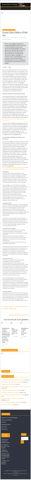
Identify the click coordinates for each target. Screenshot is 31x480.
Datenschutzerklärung (6, 420)
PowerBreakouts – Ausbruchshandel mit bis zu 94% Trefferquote (14, 307)
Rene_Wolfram (14, 37)
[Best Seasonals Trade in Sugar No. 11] (15, 323)
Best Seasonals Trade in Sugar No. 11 (15, 331)
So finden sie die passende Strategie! (9, 390)
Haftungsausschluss (6, 424)
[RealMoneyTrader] (15, 4)
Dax (20, 37)
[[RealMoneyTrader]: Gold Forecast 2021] (25, 323)
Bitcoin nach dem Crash (6, 404)
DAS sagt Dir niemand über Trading (9, 392)
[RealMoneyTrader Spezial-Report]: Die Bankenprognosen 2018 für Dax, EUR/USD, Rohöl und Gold (6, 335)
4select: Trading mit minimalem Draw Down (11, 394)
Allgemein (5, 30)
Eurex (22, 37)
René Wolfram (12, 30)
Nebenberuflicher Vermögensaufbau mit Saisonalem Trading (15, 386)
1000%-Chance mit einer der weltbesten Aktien (12, 380)
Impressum (4, 426)
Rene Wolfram (8, 39)
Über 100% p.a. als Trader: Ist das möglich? (11, 382)
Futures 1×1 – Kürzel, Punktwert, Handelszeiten (12, 398)
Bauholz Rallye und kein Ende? (19, 315)
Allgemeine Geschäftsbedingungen (9, 417)
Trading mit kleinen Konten (7, 384)
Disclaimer (3, 422)
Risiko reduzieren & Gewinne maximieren (10, 402)
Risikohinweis (4, 429)
